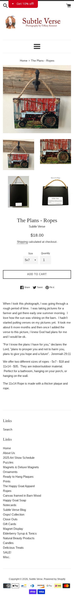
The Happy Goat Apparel (19, 486)
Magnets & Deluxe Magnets (21, 467)
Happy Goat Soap (14, 500)
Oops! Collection (13, 514)
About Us (9, 453)
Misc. (6, 557)
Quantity (45, 253)
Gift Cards (9, 524)
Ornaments (10, 472)
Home (7, 448)
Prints (6, 481)
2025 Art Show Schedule (19, 457)
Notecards (9, 505)
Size (30, 253)
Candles (8, 543)
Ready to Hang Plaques (18, 476)
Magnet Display (13, 528)
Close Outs (10, 519)
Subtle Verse (36, 579)
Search (7, 429)
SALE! (7, 552)
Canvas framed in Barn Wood (22, 495)
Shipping (22, 241)
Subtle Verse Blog (14, 509)
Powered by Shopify (54, 579)
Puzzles (8, 462)
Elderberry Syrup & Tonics (20, 533)
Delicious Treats (13, 547)
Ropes (7, 490)
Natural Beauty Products (19, 538)
